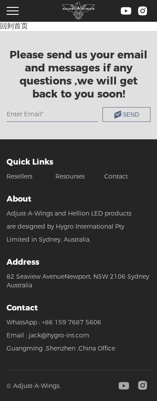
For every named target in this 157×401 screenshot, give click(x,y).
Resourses (70, 176)
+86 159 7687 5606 (71, 322)
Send (131, 114)
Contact (116, 176)
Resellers (19, 176)
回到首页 (14, 26)
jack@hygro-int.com (59, 335)
